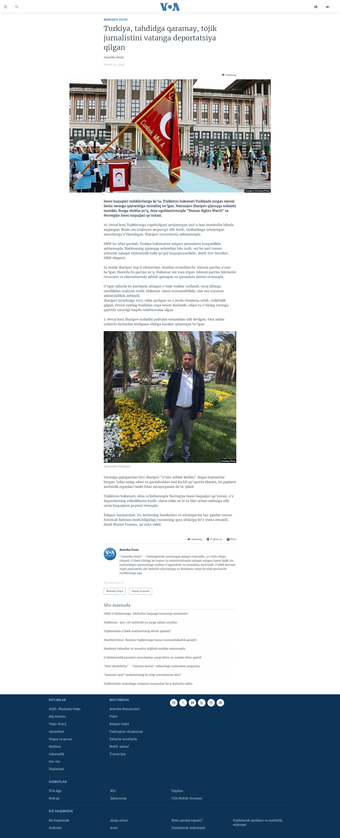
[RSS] (201, 703)
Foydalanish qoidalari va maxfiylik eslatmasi (257, 823)
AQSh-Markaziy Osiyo (64, 709)
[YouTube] (316, 7)
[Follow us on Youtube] (192, 703)
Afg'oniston (57, 717)
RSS (113, 791)
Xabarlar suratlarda (123, 739)
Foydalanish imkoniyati (188, 828)
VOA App (55, 791)
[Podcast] (211, 703)
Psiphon (177, 791)
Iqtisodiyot (56, 731)
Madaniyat (56, 769)
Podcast (54, 798)
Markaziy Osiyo (116, 19)
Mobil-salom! (119, 746)
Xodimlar (55, 828)
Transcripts (117, 754)
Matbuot (55, 746)
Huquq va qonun (60, 739)
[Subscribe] (220, 703)
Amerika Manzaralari (124, 709)
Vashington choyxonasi (126, 731)
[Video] (328, 7)
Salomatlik (56, 754)
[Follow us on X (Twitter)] (183, 703)
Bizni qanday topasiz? (187, 820)
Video (113, 717)
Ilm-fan (54, 761)
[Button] (229, 74)
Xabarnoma (118, 798)
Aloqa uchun (119, 820)
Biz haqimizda (59, 820)
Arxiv (114, 828)
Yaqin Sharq (57, 724)
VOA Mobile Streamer (187, 798)
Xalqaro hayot (119, 724)
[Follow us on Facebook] (173, 703)
